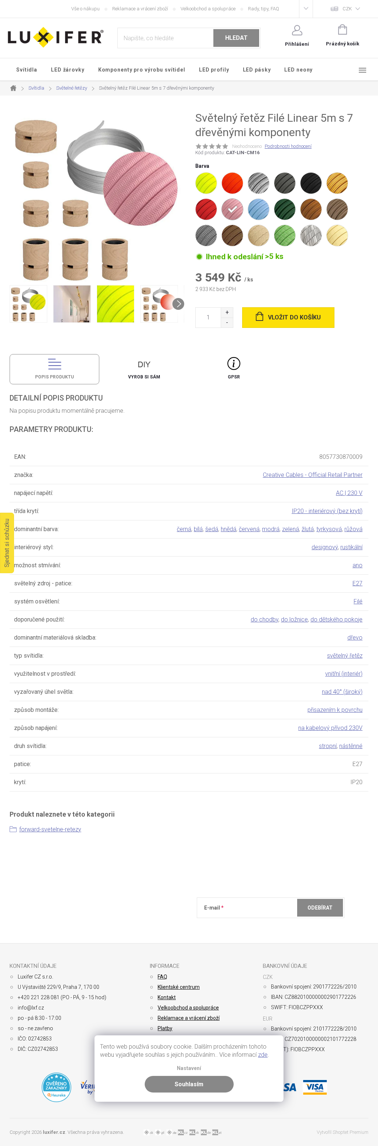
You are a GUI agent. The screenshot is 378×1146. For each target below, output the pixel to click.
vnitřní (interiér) (343, 673)
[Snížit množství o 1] (227, 323)
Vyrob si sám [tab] (144, 377)
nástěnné (350, 745)
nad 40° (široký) (342, 691)
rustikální (351, 547)
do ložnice (294, 619)
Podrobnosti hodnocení (288, 146)
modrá (270, 529)
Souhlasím (189, 1084)
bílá (198, 529)
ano (357, 565)
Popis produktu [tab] (54, 377)
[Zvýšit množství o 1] (227, 313)
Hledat (236, 37)
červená (249, 529)
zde (263, 1054)
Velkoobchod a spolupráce (208, 8)
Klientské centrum (179, 987)
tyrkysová (329, 529)
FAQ (162, 977)
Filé (358, 601)
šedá (211, 529)
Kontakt (167, 997)
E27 (357, 583)
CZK (347, 8)
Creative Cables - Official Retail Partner (312, 474)
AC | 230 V (349, 492)
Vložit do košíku (294, 317)
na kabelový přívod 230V (330, 727)
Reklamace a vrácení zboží (140, 8)
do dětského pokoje (336, 619)
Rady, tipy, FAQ (263, 8)
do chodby (264, 619)
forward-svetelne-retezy (50, 829)
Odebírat (320, 908)
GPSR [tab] (234, 377)
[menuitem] (27, 69)
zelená (290, 529)
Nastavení (189, 1068)
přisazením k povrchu (334, 709)
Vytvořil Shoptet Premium (342, 1132)
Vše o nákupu (85, 8)
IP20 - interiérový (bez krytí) (327, 511)
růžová (353, 529)
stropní (328, 745)
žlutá (308, 529)
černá (184, 529)
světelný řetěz (344, 655)
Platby (165, 1028)
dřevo (354, 637)
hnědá (228, 529)
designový (325, 547)
